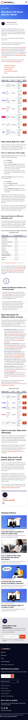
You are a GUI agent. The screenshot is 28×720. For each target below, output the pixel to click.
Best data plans (8, 69)
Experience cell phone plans (15, 334)
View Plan (25, 85)
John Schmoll (6, 529)
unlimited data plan (21, 267)
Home (2, 8)
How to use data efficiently (11, 71)
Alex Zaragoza (6, 553)
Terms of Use (3, 710)
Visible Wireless (20, 355)
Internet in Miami (4, 688)
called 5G (10, 294)
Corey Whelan (6, 603)
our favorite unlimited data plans (14, 61)
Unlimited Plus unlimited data (16, 346)
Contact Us (3, 655)
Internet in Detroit (5, 693)
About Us (3, 652)
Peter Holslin (5, 579)
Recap (6, 73)
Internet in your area (5, 685)
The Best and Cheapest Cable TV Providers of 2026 (12, 606)
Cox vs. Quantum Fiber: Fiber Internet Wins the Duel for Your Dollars (11, 557)
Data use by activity (9, 67)
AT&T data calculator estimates (10, 262)
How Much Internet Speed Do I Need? (10, 487)
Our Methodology (5, 661)
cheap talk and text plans (17, 376)
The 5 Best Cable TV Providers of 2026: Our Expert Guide (12, 532)
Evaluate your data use (10, 65)
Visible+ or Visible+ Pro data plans (12, 356)
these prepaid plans (11, 371)
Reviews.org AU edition (9, 664)
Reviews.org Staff (12, 22)
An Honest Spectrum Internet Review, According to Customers (12, 582)
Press (2, 658)
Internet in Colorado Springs (7, 696)
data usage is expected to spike (13, 270)
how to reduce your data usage (12, 451)
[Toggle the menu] (26, 2)
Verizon (6, 346)
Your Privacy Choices (6, 716)
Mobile (7, 8)
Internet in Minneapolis (6, 690)
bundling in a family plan (8, 385)
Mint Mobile (23, 359)
